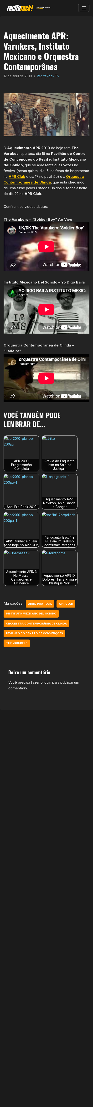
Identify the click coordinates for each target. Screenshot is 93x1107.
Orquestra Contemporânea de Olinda (36, 623)
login (47, 682)
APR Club (17, 176)
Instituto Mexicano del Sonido (31, 613)
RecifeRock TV (48, 76)
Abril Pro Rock (40, 603)
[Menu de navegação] (83, 8)
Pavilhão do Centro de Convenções (34, 633)
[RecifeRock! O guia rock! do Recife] (27, 8)
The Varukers (16, 643)
